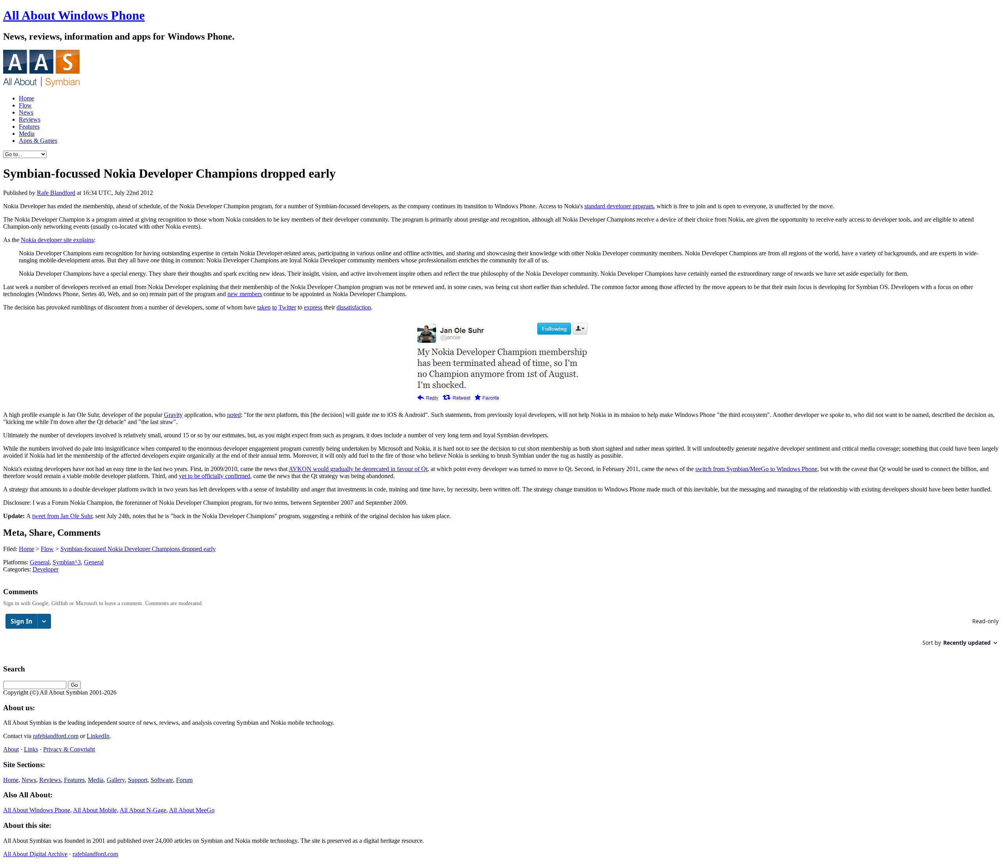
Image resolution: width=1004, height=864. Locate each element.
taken (264, 307)
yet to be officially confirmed (214, 476)
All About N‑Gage (143, 810)
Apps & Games (38, 140)
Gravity (173, 414)
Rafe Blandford (56, 192)
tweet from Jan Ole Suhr (62, 516)
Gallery (116, 780)
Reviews (29, 119)
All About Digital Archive (35, 854)
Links (31, 749)
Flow (25, 105)
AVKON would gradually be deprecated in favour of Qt (358, 469)
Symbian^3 (67, 562)
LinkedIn (98, 736)
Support (137, 780)
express (313, 307)
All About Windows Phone (74, 15)
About (11, 749)
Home (26, 98)
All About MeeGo (192, 810)
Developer (45, 569)
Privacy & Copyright (69, 749)
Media (27, 133)
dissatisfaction (353, 307)
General (39, 562)
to (274, 307)
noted (234, 414)
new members (244, 294)
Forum (184, 780)
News (26, 112)
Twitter (287, 307)
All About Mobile (95, 810)
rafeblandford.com (55, 736)
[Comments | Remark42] (502, 633)
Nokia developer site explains (57, 239)
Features (29, 126)
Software (162, 780)
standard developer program (618, 206)
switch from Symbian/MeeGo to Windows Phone (756, 469)
